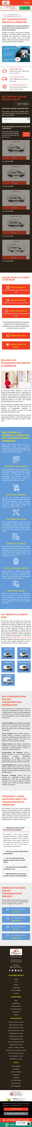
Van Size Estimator (16, 1072)
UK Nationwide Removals (16, 1039)
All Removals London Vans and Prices (19, 637)
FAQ (16, 982)
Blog (16, 1000)
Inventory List (16, 1074)
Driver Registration (16, 1086)
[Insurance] (16, 1100)
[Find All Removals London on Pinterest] (15, 970)
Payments (16, 1077)
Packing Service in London (16, 1033)
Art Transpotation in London (16, 1056)
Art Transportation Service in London (12, 16)
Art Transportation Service (13, 14)
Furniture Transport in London (16, 1047)
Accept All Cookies (16, 1109)
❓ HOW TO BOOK (21, 104)
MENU (26, 3)
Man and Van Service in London (16, 1030)
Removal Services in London (16, 1022)
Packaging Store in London (16, 1036)
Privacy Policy (26, 1105)
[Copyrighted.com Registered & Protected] (16, 1094)
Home (3, 14)
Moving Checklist (16, 1006)
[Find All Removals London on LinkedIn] (18, 970)
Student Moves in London (16, 1044)
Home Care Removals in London (16, 1042)
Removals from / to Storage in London (16, 1050)
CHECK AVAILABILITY (16, 290)
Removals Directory (16, 1009)
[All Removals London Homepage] (6, 2)
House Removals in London (16, 1025)
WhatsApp (26, 8)
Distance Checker (16, 1083)
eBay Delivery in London (16, 1059)
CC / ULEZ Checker (16, 1080)
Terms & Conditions (16, 990)
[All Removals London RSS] (21, 970)
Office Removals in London (16, 1027)
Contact (16, 979)
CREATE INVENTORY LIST (16, 313)
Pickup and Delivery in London (16, 1053)
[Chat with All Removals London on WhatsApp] (7, 1124)
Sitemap (16, 1014)
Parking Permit (16, 1012)
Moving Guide (16, 1003)
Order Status (16, 1069)
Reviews (16, 984)
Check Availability (16, 1066)
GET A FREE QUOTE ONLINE (17, 1120)
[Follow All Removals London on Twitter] (12, 970)
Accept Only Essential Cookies (16, 1113)
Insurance (16, 993)
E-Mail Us (16, 965)
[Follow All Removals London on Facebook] (9, 970)
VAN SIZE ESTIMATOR (16, 301)
